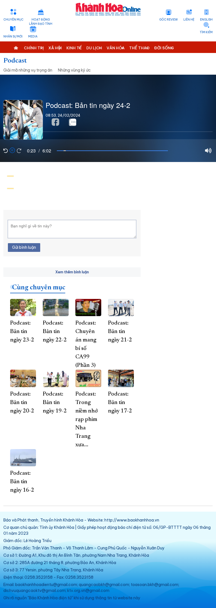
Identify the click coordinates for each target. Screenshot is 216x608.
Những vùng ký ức (74, 70)
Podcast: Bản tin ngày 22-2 (55, 331)
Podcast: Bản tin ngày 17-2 (120, 402)
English (206, 19)
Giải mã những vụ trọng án (27, 70)
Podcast (15, 60)
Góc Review (168, 19)
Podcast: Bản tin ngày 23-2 (22, 331)
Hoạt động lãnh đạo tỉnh (40, 22)
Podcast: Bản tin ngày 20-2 (22, 402)
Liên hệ (188, 19)
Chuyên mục (13, 19)
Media (32, 36)
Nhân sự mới (12, 36)
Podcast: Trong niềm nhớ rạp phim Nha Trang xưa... (86, 419)
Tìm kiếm (206, 32)
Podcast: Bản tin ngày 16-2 (22, 482)
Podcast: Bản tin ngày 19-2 (55, 402)
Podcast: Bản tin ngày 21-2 (120, 331)
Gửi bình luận (24, 247)
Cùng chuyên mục (38, 287)
